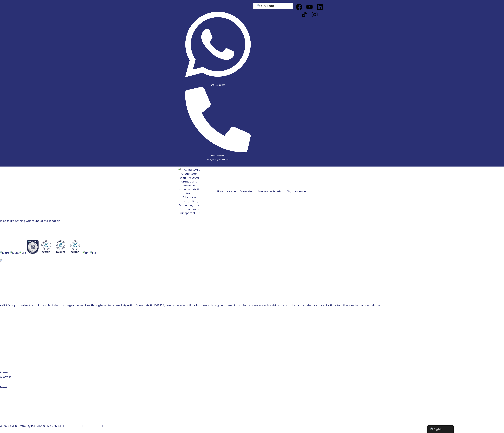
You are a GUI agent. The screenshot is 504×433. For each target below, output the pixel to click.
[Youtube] (309, 7)
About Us (6, 321)
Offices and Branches (14, 326)
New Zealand (8, 335)
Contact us (300, 191)
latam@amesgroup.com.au (18, 396)
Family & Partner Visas (15, 353)
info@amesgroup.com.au (17, 391)
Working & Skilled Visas (15, 348)
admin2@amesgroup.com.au (19, 405)
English (270, 5)
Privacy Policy (92, 426)
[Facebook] (299, 7)
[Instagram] (314, 14)
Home (220, 191)
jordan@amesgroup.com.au (19, 409)
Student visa (246, 191)
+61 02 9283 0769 (11, 381)
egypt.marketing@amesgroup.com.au (25, 414)
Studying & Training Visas (16, 344)
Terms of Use (73, 426)
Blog (289, 191)
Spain (3, 339)
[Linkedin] (319, 7)
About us (231, 191)
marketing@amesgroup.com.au (21, 400)
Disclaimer (110, 426)
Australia (6, 330)
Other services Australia (270, 191)
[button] (247, 191)
